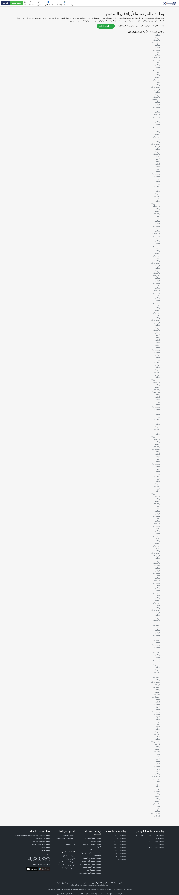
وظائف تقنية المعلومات (93, 838)
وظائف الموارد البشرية (156, 841)
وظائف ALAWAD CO (43, 838)
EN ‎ (25, 5)
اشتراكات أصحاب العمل (67, 862)
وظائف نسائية (45, 847)
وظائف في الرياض (120, 835)
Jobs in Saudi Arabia (53, 889)
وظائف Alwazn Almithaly (41, 844)
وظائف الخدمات (95, 850)
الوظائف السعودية (116, 894)
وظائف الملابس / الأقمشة (92, 858)
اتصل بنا (72, 841)
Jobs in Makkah (106, 889)
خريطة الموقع (70, 894)
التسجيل (31, 5)
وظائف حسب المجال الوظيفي (150, 831)
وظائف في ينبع (121, 856)
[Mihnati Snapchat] (39, 859)
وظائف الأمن (159, 844)
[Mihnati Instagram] (30, 859)
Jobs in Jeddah (65, 889)
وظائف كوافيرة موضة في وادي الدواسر (156, 766)
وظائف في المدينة (120, 844)
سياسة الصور (61, 894)
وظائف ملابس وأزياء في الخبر (155, 320)
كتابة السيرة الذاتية (69, 835)
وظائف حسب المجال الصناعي (91, 832)
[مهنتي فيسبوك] (48, 859)
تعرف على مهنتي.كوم (103, 894)
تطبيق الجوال (48, 5)
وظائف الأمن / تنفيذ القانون (92, 867)
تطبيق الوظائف (70, 844)
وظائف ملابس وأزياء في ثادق (155, 144)
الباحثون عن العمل (66, 831)
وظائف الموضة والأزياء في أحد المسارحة (156, 620)
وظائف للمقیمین (44, 850)
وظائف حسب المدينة (116, 831)
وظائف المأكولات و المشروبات (90, 864)
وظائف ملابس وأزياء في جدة (155, 610)
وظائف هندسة (159, 838)
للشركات (5, 3)
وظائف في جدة (121, 838)
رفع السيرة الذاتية (105, 26)
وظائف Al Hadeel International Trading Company (32, 835)
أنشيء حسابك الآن (69, 856)
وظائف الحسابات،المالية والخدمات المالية (150, 835)
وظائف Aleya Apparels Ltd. (40, 841)
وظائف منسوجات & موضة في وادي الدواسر (156, 779)
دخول (39, 5)
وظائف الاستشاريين (94, 870)
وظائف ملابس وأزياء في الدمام (155, 203)
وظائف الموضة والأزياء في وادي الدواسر (156, 751)
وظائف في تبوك (120, 853)
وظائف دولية (121, 859)
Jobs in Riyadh (86, 889)
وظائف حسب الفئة (94, 873)
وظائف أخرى (83, 873)
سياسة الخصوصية (81, 894)
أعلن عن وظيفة (16, 3)
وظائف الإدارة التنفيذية (156, 847)
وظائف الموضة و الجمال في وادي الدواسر (156, 803)
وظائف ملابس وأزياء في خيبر (155, 493)
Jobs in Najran (127, 889)
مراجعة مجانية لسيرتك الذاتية (65, 5)
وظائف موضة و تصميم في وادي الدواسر (156, 791)
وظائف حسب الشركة (40, 831)
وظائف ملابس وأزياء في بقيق (155, 87)
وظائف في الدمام (120, 847)
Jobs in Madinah (117, 889)
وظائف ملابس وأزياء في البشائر (155, 263)
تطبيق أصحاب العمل (68, 868)
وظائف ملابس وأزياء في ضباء (155, 436)
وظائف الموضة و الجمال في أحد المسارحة (156, 672)
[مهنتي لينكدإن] (35, 859)
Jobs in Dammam (76, 889)
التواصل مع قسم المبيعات (66, 865)
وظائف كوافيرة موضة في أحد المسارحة (156, 635)
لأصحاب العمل (68, 851)
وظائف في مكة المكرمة (118, 841)
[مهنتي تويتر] (44, 859)
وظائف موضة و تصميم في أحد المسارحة (156, 660)
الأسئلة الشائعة (91, 894)
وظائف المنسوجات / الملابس (91, 861)
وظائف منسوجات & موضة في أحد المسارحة (156, 647)
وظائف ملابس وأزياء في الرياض (155, 379)
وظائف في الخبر (120, 850)
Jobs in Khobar (96, 889)
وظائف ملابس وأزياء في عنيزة (155, 741)
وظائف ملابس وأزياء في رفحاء (155, 553)
